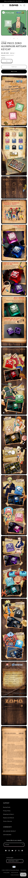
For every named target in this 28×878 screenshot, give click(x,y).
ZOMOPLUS (7, 870)
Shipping (3, 55)
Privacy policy (6, 872)
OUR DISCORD (7, 834)
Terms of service (14, 872)
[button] (3, 5)
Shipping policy (23, 872)
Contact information (15, 874)
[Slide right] (17, 38)
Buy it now (14, 71)
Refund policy (23, 870)
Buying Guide (6, 807)
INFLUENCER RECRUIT (9, 831)
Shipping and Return (8, 814)
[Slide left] (10, 38)
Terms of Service (7, 821)
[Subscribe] (22, 845)
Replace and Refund (8, 817)
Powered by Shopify (15, 870)
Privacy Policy (6, 810)
